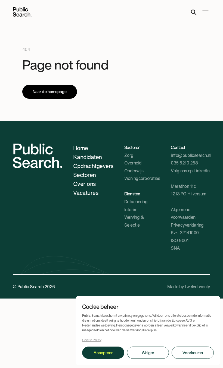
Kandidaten (87, 157)
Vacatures (85, 193)
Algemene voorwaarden (183, 213)
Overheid (133, 163)
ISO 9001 (179, 240)
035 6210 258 (184, 163)
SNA (175, 248)
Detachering (135, 201)
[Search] (194, 11)
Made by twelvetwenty (188, 286)
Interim (130, 209)
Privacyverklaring (187, 225)
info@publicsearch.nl (191, 155)
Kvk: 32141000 (185, 232)
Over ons (84, 184)
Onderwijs (133, 170)
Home (80, 148)
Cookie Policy (91, 340)
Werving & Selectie (134, 221)
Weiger (148, 353)
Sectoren (84, 175)
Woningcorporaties (142, 178)
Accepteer (103, 353)
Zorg (129, 155)
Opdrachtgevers (93, 166)
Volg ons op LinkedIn (190, 170)
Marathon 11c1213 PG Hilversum (188, 190)
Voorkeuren (192, 353)
